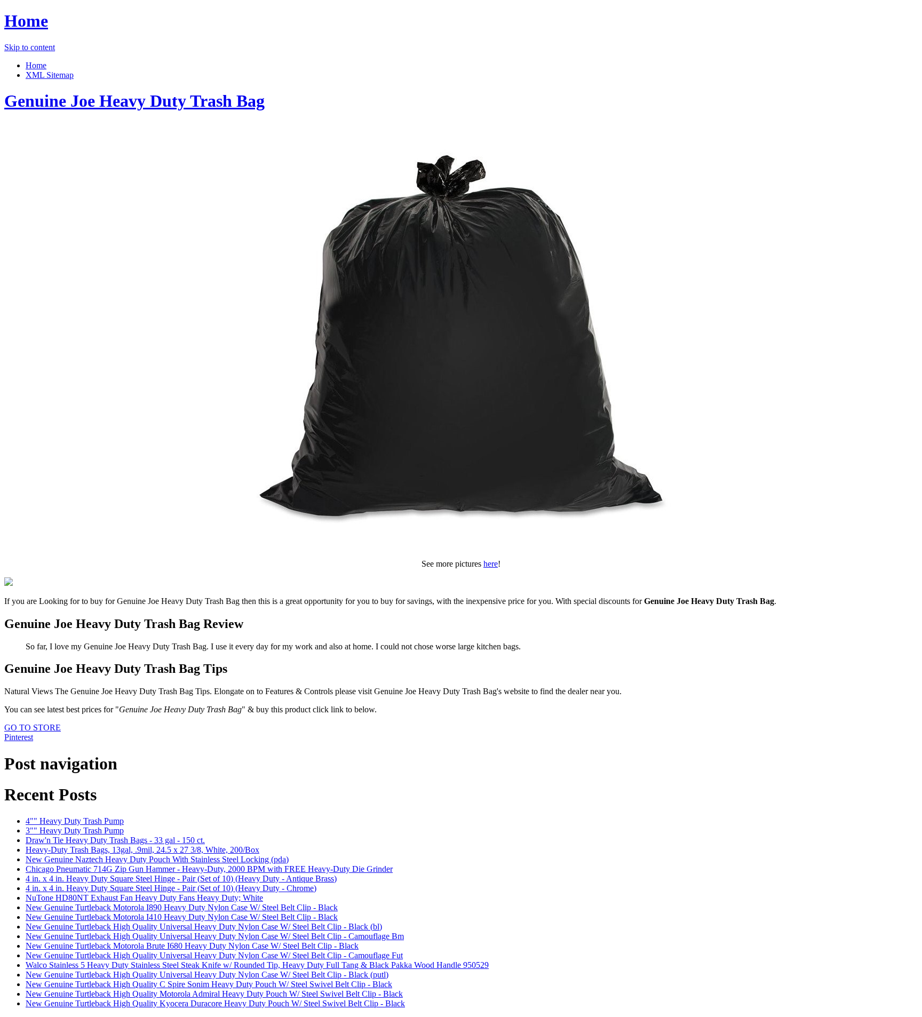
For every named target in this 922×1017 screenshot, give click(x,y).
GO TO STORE (32, 727)
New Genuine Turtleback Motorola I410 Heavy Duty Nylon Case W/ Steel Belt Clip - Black (182, 916)
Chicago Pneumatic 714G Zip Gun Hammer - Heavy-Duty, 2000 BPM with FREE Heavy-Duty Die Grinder (209, 868)
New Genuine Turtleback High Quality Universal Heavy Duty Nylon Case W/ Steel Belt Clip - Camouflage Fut (214, 955)
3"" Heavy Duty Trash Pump (75, 830)
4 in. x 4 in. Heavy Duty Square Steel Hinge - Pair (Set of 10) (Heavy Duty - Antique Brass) (181, 878)
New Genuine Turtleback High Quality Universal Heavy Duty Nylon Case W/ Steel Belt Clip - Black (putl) (207, 974)
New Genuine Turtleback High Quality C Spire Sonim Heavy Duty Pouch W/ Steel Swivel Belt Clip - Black (209, 984)
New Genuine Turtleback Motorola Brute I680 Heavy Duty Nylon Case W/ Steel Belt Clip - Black (192, 945)
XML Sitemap (50, 75)
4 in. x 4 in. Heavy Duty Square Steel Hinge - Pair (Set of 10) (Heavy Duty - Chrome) (171, 888)
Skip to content (29, 47)
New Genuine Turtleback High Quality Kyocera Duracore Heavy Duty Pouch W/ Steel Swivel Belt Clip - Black (215, 1003)
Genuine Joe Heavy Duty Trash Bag (134, 100)
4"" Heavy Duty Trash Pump (75, 820)
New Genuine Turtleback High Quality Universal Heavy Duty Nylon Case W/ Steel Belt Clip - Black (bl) (204, 926)
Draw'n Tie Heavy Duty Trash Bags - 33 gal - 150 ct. (115, 840)
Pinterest (18, 737)
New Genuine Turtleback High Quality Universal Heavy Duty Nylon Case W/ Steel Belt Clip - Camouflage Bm (215, 936)
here (490, 563)
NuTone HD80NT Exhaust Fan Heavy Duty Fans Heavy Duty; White (144, 897)
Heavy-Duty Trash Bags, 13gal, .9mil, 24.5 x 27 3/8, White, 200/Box (142, 849)
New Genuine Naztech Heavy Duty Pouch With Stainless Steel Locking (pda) (157, 859)
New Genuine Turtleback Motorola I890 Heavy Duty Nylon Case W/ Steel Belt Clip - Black (182, 907)
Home (26, 20)
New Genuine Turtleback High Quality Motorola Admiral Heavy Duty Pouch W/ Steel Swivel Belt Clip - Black (214, 993)
